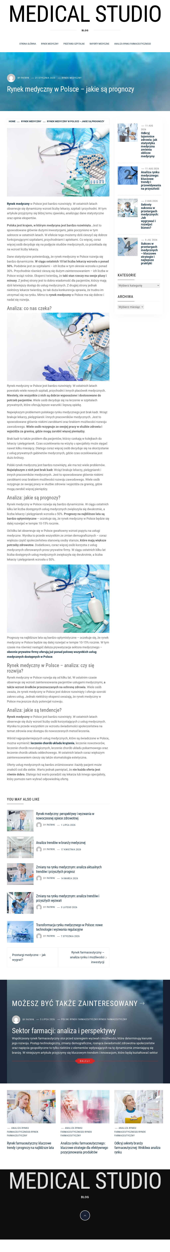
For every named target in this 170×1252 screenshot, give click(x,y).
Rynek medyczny (49, 43)
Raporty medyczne (99, 43)
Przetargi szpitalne (74, 43)
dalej (84, 1061)
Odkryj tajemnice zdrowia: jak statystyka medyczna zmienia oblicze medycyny (149, 144)
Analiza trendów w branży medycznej (60, 843)
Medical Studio (85, 13)
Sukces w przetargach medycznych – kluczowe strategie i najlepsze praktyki (149, 253)
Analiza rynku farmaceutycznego (132, 43)
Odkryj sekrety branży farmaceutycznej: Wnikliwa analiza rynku (137, 1147)
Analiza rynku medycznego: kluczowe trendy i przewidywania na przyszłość (151, 180)
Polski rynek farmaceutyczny (79, 1019)
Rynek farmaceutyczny (113, 1019)
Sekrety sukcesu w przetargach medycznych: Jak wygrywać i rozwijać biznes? (150, 216)
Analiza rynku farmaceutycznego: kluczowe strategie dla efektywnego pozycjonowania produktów (84, 1147)
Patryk (25, 77)
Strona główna (27, 43)
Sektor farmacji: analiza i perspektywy (64, 1030)
